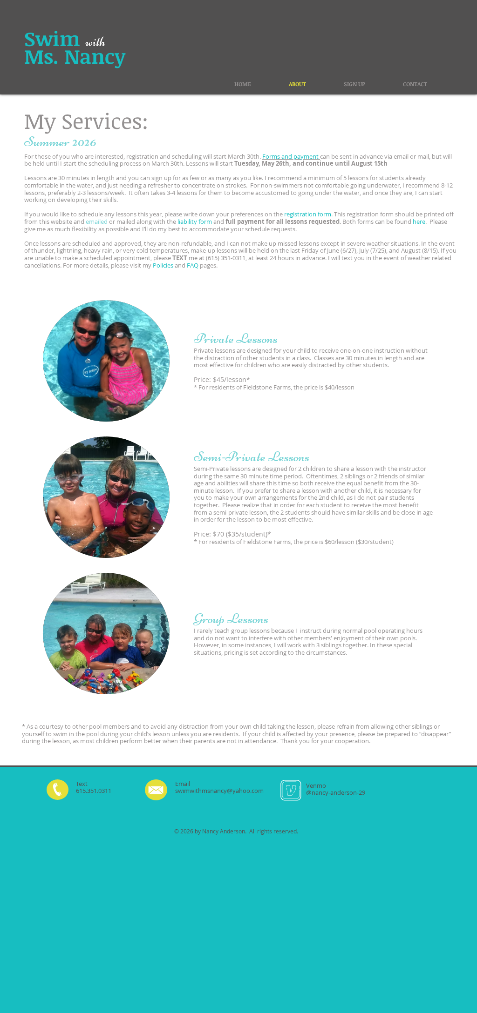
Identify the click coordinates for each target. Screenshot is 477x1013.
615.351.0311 (93, 790)
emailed (97, 221)
